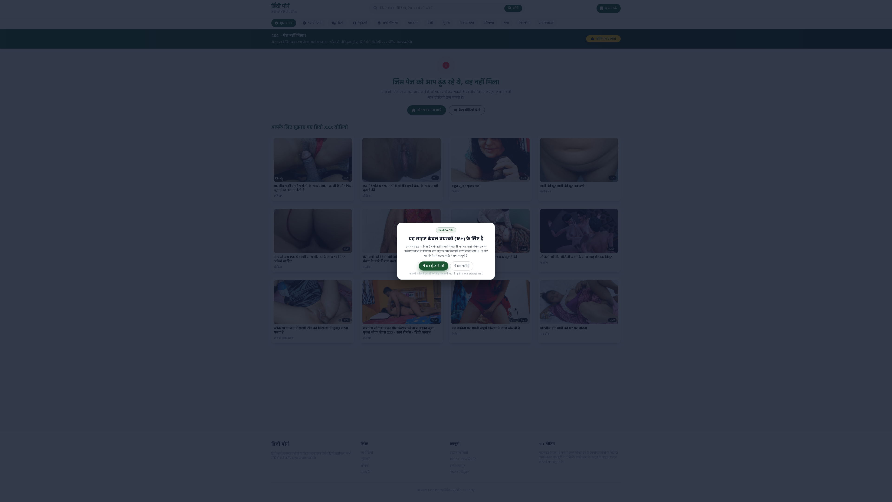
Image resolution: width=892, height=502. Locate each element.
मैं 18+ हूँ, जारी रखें (433, 266)
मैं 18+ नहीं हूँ (461, 266)
